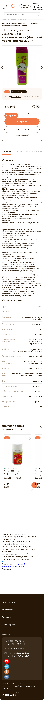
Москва (36, 3)
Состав (18, 151)
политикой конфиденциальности (13, 565)
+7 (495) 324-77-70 (16, 644)
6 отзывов (16, 96)
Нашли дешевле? (22, 135)
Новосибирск (38, 9)
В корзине (11, 115)
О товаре (6, 151)
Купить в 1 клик (22, 129)
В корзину (22, 121)
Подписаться (6, 569)
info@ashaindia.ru (16, 648)
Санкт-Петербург (38, 6)
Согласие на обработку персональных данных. (18, 687)
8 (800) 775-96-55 (16, 641)
